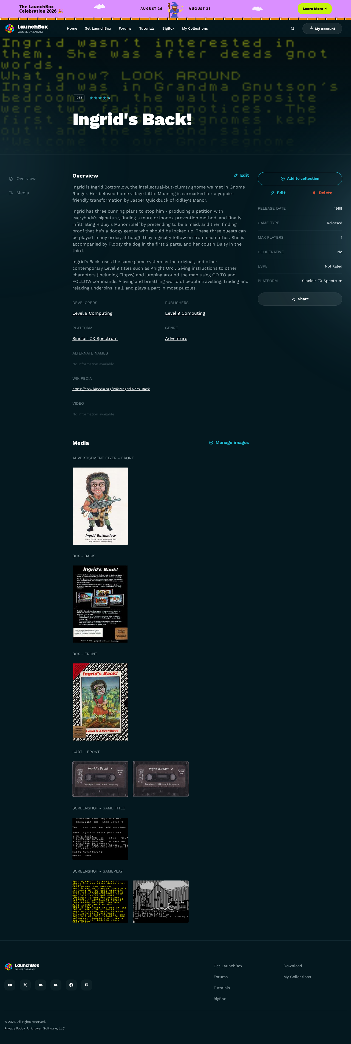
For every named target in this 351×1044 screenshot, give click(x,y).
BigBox (168, 28)
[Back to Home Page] (26, 28)
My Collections (195, 28)
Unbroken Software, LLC (45, 1028)
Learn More (315, 9)
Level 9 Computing (92, 313)
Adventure (176, 338)
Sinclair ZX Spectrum (95, 338)
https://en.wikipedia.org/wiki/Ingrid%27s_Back (111, 389)
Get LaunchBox (98, 28)
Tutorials (147, 28)
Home (72, 28)
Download (293, 966)
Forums (125, 28)
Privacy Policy (14, 1028)
